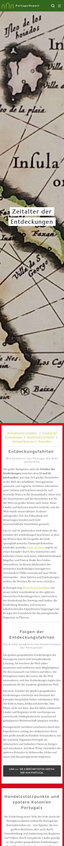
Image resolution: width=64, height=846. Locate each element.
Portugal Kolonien (23, 441)
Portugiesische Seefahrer (22, 433)
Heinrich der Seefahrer (41, 437)
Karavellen (45, 441)
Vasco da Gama (35, 547)
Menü (59, 6)
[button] (52, 6)
